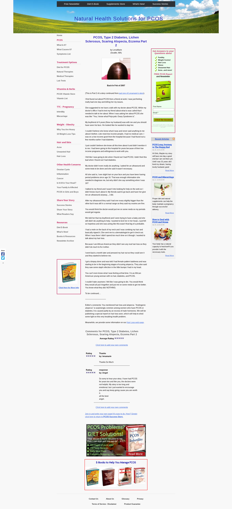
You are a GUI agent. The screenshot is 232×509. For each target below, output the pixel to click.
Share (3, 250)
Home (59, 35)
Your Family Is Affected (67, 187)
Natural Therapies (65, 72)
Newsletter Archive (65, 241)
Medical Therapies (65, 76)
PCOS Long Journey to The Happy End (162, 145)
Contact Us (93, 499)
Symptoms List (64, 54)
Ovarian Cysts (63, 169)
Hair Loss (61, 156)
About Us (110, 499)
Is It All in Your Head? (66, 183)
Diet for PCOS (63, 67)
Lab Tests (61, 81)
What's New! (139, 4)
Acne (59, 147)
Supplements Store (115, 4)
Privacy (140, 499)
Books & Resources (66, 236)
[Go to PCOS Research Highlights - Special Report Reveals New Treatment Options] (108, 486)
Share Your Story (64, 210)
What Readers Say (65, 214)
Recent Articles (162, 139)
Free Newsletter (71, 4)
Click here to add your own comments (112, 345)
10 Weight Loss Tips (66, 134)
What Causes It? (64, 49)
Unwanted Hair (63, 152)
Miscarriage (62, 116)
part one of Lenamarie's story (131, 93)
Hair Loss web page (135, 322)
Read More (169, 170)
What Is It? (61, 45)
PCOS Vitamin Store (66, 94)
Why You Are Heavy (66, 129)
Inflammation (63, 174)
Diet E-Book (93, 4)
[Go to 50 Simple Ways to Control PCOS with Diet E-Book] (92, 487)
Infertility (61, 112)
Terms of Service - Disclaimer (104, 504)
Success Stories (160, 4)
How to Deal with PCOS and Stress (160, 220)
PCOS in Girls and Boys (68, 192)
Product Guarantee (132, 504)
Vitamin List (62, 98)
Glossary (125, 499)
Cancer (60, 178)
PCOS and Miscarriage (163, 177)
